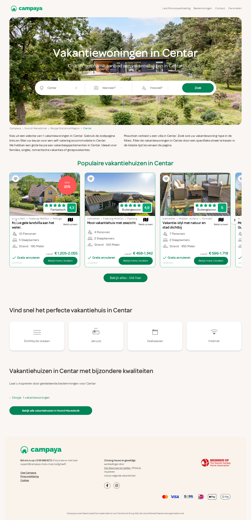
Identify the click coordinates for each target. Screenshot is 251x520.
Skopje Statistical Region (65, 128)
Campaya (15, 128)
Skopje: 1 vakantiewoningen (31, 398)
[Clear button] (76, 88)
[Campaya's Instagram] (117, 485)
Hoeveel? (156, 88)
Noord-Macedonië (36, 128)
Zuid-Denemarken (88, 218)
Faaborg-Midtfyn (39, 218)
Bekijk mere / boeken (60, 260)
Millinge (57, 218)
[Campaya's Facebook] (107, 485)
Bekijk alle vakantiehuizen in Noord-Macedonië (50, 411)
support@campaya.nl (31, 464)
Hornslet (207, 218)
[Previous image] (16, 220)
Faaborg (132, 218)
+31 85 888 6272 (43, 460)
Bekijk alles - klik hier (125, 278)
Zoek (198, 88)
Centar (87, 128)
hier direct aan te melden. (117, 468)
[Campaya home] (25, 8)
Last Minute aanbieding (177, 8)
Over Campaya (28, 472)
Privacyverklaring (29, 476)
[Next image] (234, 220)
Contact (220, 8)
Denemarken (168, 218)
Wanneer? (108, 88)
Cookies (24, 480)
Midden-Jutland (188, 218)
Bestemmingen (203, 8)
